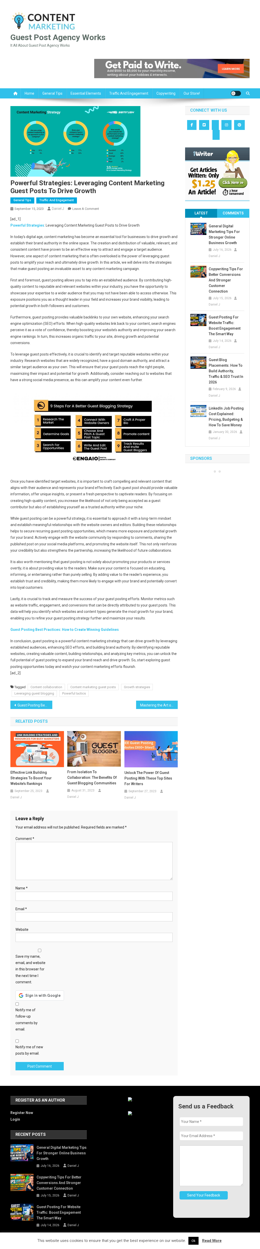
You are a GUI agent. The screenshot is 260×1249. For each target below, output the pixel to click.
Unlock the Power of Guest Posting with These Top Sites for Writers (148, 778)
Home (29, 93)
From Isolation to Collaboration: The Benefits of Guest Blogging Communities (92, 777)
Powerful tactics (74, 693)
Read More (212, 1240)
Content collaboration (46, 687)
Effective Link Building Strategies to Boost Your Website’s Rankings (31, 778)
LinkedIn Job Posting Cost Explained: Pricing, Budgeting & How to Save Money (226, 416)
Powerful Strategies (27, 225)
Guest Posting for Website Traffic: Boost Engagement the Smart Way (224, 325)
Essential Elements (86, 93)
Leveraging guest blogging (34, 693)
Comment (24, 839)
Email (21, 909)
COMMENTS (233, 213)
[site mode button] (236, 93)
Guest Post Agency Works (58, 37)
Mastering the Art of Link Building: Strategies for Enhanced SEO (159, 705)
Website (21, 929)
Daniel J (58, 209)
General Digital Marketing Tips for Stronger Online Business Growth (224, 234)
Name (21, 888)
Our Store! (192, 93)
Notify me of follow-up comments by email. (26, 1019)
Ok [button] (193, 1241)
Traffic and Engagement (128, 93)
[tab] (201, 213)
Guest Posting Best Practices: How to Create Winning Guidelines (64, 630)
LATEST (201, 213)
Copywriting (165, 93)
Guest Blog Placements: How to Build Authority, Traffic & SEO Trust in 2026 (226, 371)
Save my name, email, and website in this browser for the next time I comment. (30, 969)
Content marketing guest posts (93, 687)
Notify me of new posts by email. (29, 1050)
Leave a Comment (85, 209)
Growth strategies (137, 687)
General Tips (52, 93)
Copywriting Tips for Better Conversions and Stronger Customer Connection (226, 280)
